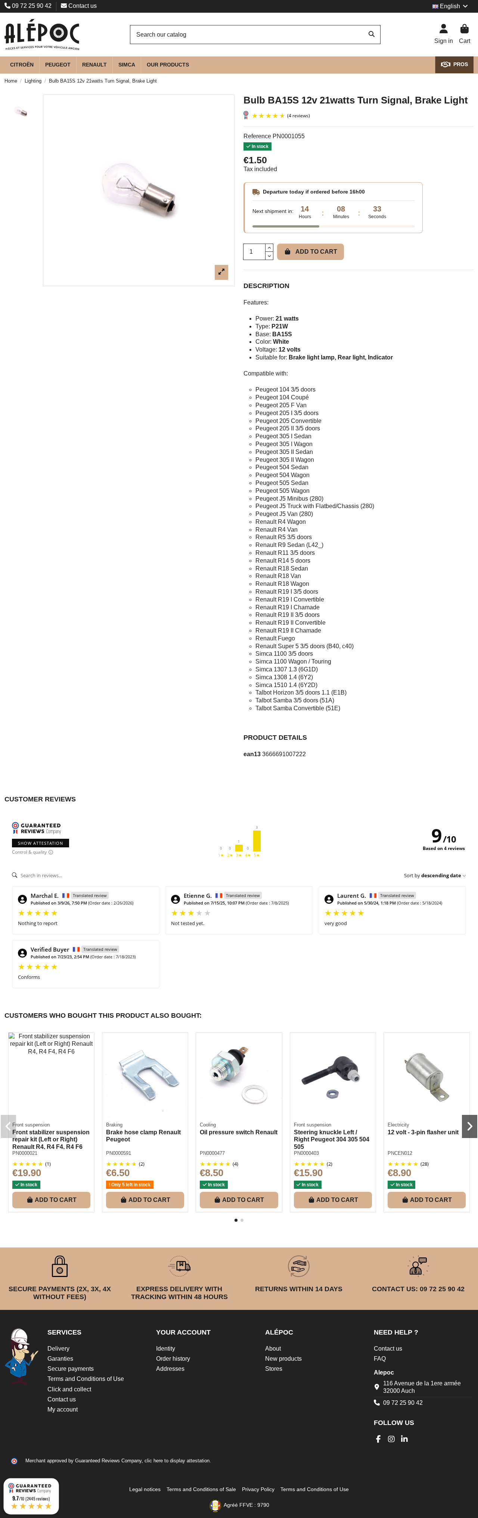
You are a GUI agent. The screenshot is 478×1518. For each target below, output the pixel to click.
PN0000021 (24, 1153)
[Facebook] (378, 1439)
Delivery (58, 1348)
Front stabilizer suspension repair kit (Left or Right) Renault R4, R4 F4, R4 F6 (51, 1139)
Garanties (60, 1358)
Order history (173, 1358)
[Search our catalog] (372, 34)
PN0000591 (118, 1153)
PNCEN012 (400, 1153)
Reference (257, 136)
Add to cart (316, 251)
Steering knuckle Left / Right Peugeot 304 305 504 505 (331, 1139)
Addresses (170, 1369)
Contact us (82, 6)
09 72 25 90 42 (31, 6)
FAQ (380, 1358)
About (273, 1348)
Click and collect (69, 1389)
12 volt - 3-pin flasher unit (423, 1132)
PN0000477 (212, 1153)
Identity (165, 1348)
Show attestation (40, 843)
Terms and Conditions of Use (85, 1379)
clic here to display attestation (177, 1460)
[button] (236, 1220)
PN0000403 (306, 1153)
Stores (273, 1369)
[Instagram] (391, 1439)
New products (283, 1358)
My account (62, 1409)
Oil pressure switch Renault (238, 1132)
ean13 (252, 754)
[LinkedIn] (404, 1439)
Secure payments (70, 1369)
